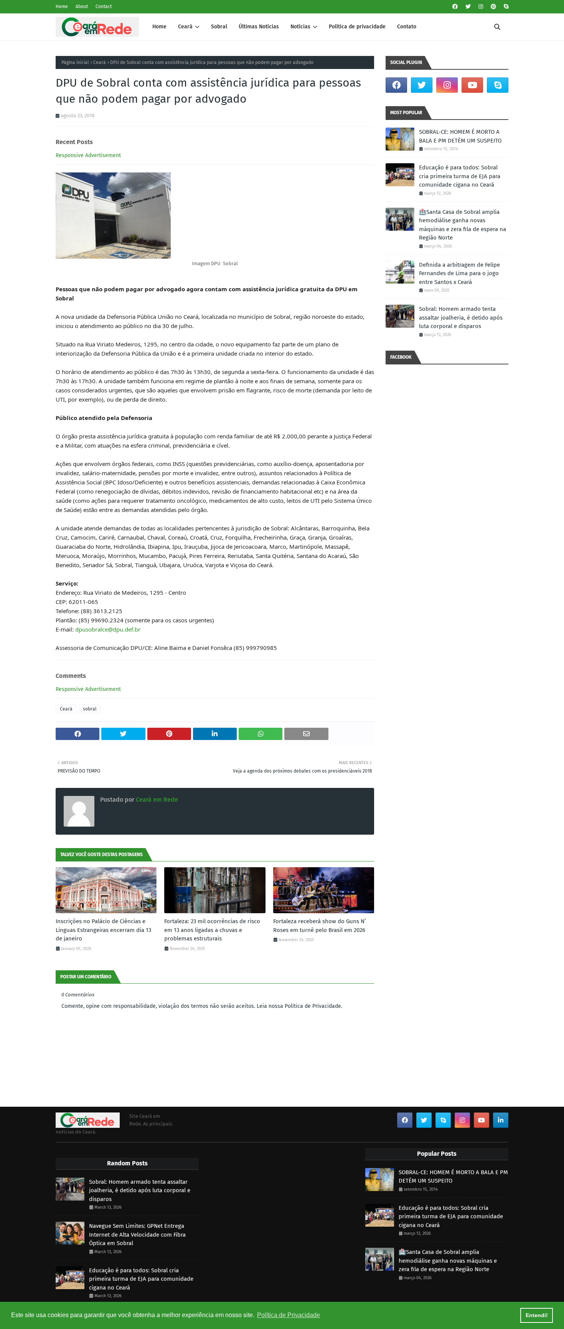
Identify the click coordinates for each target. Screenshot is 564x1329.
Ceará (99, 62)
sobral (90, 709)
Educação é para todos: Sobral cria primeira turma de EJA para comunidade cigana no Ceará (459, 176)
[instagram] (481, 6)
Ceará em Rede (156, 799)
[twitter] (468, 6)
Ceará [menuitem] (185, 26)
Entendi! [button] (537, 1315)
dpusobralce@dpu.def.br (107, 629)
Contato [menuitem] (406, 26)
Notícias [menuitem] (300, 26)
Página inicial (75, 62)
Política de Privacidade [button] (288, 1315)
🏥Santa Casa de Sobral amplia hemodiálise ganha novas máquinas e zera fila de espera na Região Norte (462, 224)
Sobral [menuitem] (219, 26)
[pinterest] (493, 6)
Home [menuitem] (159, 26)
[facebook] (455, 6)
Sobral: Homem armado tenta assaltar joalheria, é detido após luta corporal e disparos (461, 317)
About (82, 6)
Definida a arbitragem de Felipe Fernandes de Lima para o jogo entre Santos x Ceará (459, 273)
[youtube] (472, 85)
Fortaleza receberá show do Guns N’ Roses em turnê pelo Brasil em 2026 (319, 926)
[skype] (505, 6)
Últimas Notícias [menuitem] (259, 26)
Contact (104, 6)
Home (62, 6)
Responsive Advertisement (88, 155)
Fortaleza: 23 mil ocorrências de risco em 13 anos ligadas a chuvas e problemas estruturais (212, 930)
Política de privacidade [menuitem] (357, 26)
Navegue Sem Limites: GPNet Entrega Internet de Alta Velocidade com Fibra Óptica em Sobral (137, 1234)
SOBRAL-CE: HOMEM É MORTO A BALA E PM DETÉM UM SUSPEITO (460, 136)
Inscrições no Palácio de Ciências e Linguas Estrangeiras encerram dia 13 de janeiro (103, 930)
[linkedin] (500, 1120)
